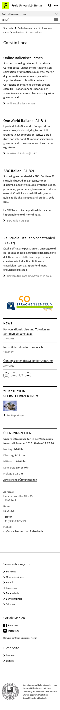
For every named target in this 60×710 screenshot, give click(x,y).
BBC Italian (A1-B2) (18, 220)
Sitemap (10, 604)
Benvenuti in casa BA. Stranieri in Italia (29, 276)
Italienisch (18, 32)
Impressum (11, 587)
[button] (6, 375)
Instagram (13, 630)
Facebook (13, 625)
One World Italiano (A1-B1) (22, 153)
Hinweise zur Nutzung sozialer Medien (20, 637)
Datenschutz (12, 593)
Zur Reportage (15, 415)
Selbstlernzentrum (27, 28)
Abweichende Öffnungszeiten (20, 479)
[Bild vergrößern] (10, 405)
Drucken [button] (10, 655)
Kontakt (10, 582)
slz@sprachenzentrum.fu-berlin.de (23, 531)
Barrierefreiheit (14, 598)
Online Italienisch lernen (21, 103)
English (10, 660)
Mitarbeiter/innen (15, 577)
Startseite (8, 28)
